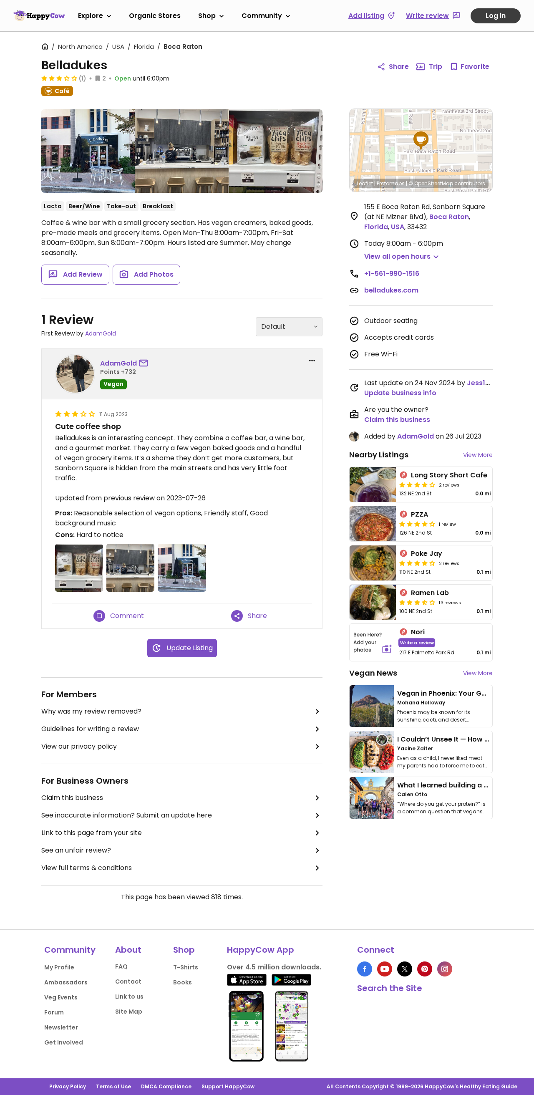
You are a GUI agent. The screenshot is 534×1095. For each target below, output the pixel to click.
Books (182, 982)
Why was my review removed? (91, 711)
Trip (435, 66)
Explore (90, 15)
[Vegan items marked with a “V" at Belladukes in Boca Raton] (275, 151)
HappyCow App (260, 950)
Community (262, 15)
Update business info (400, 393)
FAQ (121, 966)
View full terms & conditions (86, 868)
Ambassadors (66, 982)
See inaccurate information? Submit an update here (126, 815)
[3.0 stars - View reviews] (59, 78)
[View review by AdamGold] (75, 374)
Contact (128, 981)
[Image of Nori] (373, 642)
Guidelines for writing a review (90, 729)
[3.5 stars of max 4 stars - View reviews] (417, 602)
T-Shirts (185, 967)
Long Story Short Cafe (449, 475)
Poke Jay (426, 553)
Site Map (128, 1011)
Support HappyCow (228, 1086)
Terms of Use (113, 1086)
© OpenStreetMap (430, 183)
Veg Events (61, 997)
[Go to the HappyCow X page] (404, 968)
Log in (496, 15)
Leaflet (365, 183)
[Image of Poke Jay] (373, 562)
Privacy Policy (67, 1086)
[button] (420, 141)
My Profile (59, 967)
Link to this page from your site (91, 833)
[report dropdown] (312, 361)
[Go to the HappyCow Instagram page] (444, 968)
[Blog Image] (372, 706)
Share (399, 66)
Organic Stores (155, 15)
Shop (207, 15)
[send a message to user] (145, 363)
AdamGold (100, 333)
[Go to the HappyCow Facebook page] (364, 968)
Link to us (129, 996)
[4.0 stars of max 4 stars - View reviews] (417, 484)
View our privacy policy (79, 746)
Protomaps (391, 183)
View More (478, 455)
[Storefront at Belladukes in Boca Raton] (88, 152)
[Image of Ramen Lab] (373, 602)
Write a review (417, 642)
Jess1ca (480, 383)
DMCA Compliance (166, 1086)
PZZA (419, 514)
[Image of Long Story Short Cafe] (373, 484)
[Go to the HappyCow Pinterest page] (424, 968)
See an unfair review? (76, 850)
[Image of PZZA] (373, 523)
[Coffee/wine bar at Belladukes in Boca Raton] (182, 151)
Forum (54, 1012)
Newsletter (61, 1027)
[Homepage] (39, 15)
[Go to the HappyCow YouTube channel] (384, 968)
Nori (418, 632)
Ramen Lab (430, 593)
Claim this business (72, 797)
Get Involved (63, 1042)
